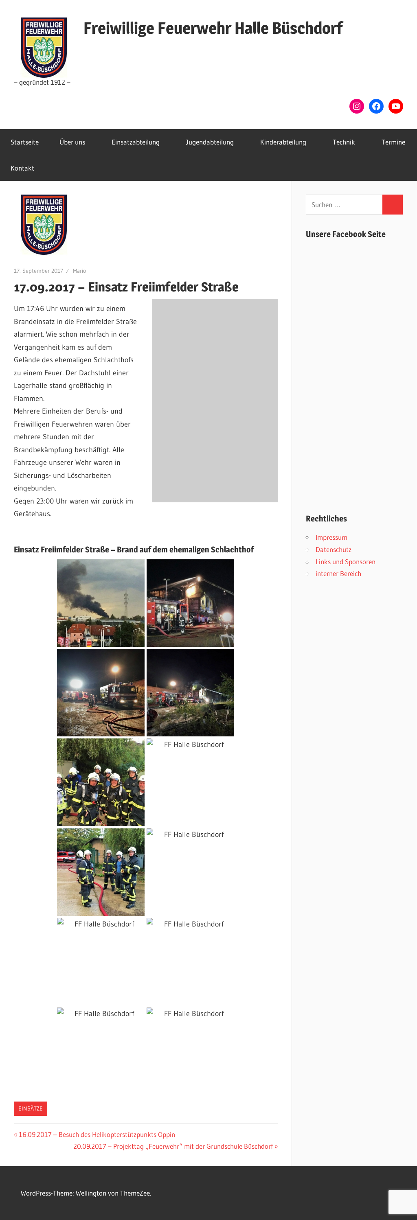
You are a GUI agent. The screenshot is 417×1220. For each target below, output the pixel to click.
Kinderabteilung (283, 142)
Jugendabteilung (210, 142)
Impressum (331, 537)
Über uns (72, 142)
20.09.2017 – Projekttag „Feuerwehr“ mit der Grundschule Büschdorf (173, 1146)
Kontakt (22, 168)
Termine (393, 142)
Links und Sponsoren (345, 561)
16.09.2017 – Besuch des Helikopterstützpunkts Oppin (96, 1134)
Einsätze (30, 1108)
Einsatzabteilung (136, 142)
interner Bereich (338, 573)
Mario (79, 270)
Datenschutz (333, 549)
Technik (344, 142)
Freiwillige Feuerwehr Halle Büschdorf (212, 28)
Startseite (25, 142)
